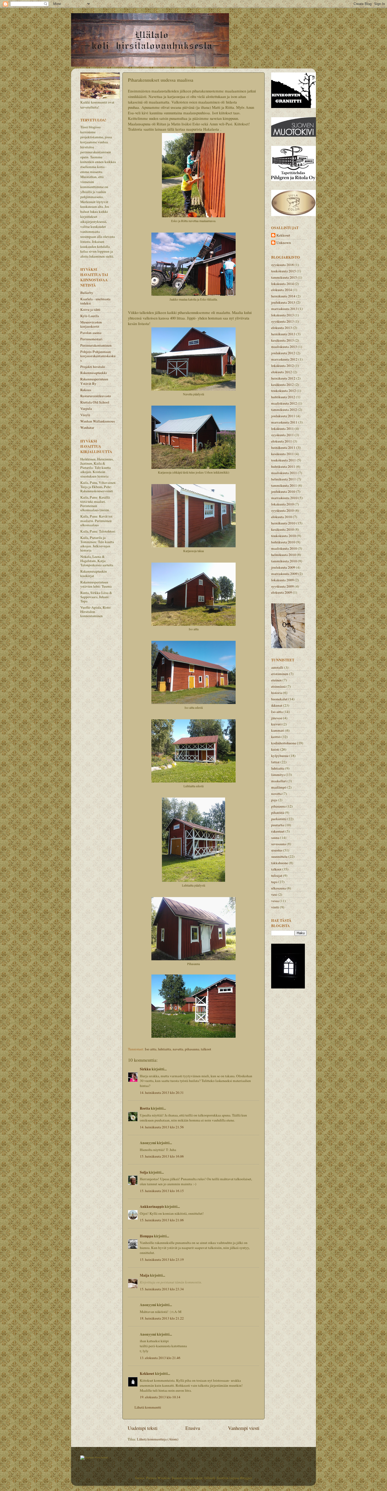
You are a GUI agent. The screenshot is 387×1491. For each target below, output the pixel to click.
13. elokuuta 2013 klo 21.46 (160, 1357)
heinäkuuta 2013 (283, 334)
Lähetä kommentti (148, 1407)
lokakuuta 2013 (282, 315)
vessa (275, 900)
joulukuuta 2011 (283, 416)
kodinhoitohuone (283, 743)
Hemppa (146, 1236)
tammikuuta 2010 (284, 561)
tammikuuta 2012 (284, 409)
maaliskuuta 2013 (284, 346)
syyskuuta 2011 (282, 434)
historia (276, 692)
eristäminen (279, 673)
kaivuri (276, 724)
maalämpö (278, 787)
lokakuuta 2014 (282, 283)
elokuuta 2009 (281, 592)
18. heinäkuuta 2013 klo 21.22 (162, 1318)
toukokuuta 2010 (283, 535)
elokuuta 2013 (281, 327)
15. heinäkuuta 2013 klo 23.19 (162, 1259)
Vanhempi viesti (243, 1428)
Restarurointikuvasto (95, 395)
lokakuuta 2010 (282, 504)
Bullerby (86, 292)
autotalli (277, 667)
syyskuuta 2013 (282, 321)
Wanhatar (87, 427)
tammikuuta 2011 (284, 485)
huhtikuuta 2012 (283, 397)
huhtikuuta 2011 (283, 466)
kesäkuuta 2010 (282, 529)
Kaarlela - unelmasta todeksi (95, 301)
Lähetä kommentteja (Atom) (157, 1439)
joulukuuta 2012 (283, 353)
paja (274, 800)
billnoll (209, 1477)
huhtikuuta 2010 (283, 542)
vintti (275, 907)
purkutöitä (278, 818)
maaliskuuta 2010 (284, 548)
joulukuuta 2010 (283, 491)
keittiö (276, 736)
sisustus (276, 850)
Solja (144, 1172)
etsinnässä (278, 686)
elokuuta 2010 (281, 516)
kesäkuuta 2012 (282, 384)
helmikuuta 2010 (283, 554)
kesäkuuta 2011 (282, 453)
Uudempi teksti (142, 1428)
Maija (144, 1275)
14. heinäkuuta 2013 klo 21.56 (162, 1127)
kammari (277, 730)
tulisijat (276, 875)
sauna (275, 837)
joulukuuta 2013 (283, 302)
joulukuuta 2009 (283, 567)
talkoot (206, 1049)
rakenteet (278, 831)
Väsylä (85, 414)
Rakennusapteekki (93, 372)
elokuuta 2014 (281, 289)
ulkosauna (278, 888)
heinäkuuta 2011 (283, 447)
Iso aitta (150, 1049)
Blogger (246, 1477)
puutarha (277, 825)
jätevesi (276, 718)
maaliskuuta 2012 (284, 403)
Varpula (86, 408)
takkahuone (279, 862)
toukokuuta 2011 (283, 460)
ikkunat (276, 705)
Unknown (283, 242)
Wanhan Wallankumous (97, 421)
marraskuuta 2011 (284, 422)
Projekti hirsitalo (92, 366)
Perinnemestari (91, 339)
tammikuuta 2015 (284, 277)
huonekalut (279, 699)
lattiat (275, 762)
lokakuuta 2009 (282, 580)
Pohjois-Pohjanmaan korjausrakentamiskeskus (98, 355)
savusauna (278, 844)
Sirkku (145, 1069)
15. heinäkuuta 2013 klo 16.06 (162, 1156)
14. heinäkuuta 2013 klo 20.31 (162, 1092)
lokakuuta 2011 (282, 428)
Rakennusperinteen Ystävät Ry (94, 381)
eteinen (276, 680)
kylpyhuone (280, 755)
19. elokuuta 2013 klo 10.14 (160, 1397)
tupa (274, 881)
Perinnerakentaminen (96, 345)
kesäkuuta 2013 (282, 340)
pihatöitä (277, 812)
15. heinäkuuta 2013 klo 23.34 (162, 1289)
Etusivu (192, 1428)
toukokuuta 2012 (283, 390)
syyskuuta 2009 (282, 586)
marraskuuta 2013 (284, 308)
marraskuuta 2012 (284, 359)
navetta (178, 1049)
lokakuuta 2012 (282, 365)
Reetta (145, 1108)
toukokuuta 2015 (283, 271)
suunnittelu (279, 856)
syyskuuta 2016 (282, 264)
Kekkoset (147, 1373)
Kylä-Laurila (89, 315)
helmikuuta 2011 (283, 479)
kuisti (275, 749)
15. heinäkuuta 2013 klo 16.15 (162, 1190)
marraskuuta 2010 (284, 497)
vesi (274, 894)
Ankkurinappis (152, 1206)
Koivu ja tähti (90, 309)
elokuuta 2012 (281, 372)
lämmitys (278, 774)
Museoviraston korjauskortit (91, 324)
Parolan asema (90, 332)
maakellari (279, 781)
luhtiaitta (164, 1049)
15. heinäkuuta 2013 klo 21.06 (162, 1220)
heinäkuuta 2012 (283, 378)
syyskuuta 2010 (282, 510)
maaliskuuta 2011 (284, 472)
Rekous (85, 389)
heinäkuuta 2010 (283, 523)
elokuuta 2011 (281, 441)
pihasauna (192, 1049)
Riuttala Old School (94, 402)
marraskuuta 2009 (284, 573)
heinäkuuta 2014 (283, 296)
